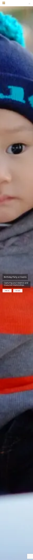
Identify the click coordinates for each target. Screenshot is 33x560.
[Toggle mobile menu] (29, 4)
